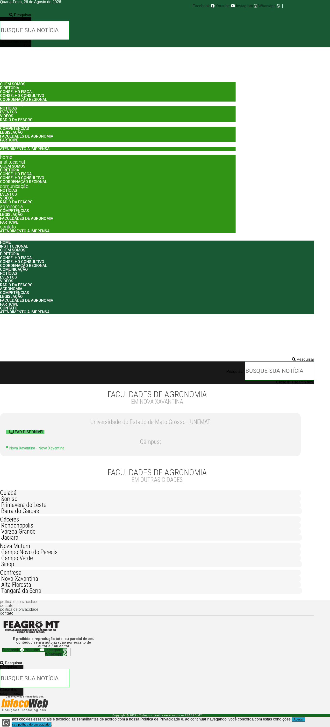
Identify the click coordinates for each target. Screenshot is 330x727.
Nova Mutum (15, 546)
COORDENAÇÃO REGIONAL (23, 99)
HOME (6, 75)
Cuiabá (8, 492)
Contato (8, 144)
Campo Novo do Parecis (29, 552)
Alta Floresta (16, 584)
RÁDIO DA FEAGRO (16, 119)
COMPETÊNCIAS (14, 128)
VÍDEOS (6, 116)
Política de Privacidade (19, 601)
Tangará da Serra (21, 590)
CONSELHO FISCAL (17, 91)
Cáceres (9, 519)
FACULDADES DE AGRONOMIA (26, 136)
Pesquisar (22, 19)
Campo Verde (17, 558)
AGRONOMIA (11, 124)
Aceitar (298, 719)
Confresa (11, 572)
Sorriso (9, 498)
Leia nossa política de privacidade (26, 724)
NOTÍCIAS (8, 108)
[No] (53, 725)
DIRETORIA (9, 88)
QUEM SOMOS (12, 84)
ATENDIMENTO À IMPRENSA (25, 149)
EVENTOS (8, 112)
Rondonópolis (17, 525)
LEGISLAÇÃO (11, 132)
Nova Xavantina (19, 578)
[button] (15, 15)
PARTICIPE (9, 140)
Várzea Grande (18, 531)
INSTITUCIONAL (12, 80)
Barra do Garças (20, 510)
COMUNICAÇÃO (14, 104)
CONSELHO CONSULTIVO (22, 95)
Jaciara (9, 537)
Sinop (7, 564)
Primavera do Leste (23, 504)
